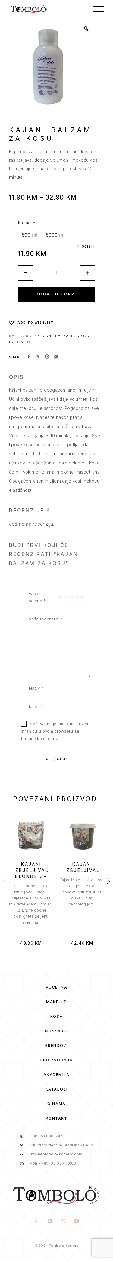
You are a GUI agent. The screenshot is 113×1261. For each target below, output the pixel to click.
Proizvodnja (56, 1060)
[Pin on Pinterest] (47, 357)
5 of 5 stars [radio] (82, 597)
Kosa (56, 1016)
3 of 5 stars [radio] (71, 597)
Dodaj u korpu (57, 294)
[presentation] (31, 904)
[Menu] (98, 9)
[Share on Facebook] (28, 357)
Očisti (88, 246)
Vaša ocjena (37, 597)
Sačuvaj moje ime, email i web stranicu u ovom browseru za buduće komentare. (55, 731)
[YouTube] (77, 1222)
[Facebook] (36, 1222)
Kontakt (56, 1118)
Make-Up (56, 1002)
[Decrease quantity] (25, 273)
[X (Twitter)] (63, 1222)
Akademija (56, 1074)
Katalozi (56, 1089)
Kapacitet (27, 222)
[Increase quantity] (87, 273)
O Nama (56, 1103)
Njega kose (22, 342)
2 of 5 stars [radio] (66, 597)
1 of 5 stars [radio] (60, 597)
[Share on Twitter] (37, 357)
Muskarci (56, 1031)
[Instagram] (50, 1222)
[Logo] (29, 9)
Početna (56, 987)
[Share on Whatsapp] (56, 357)
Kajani (44, 336)
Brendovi (56, 1045)
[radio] (29, 235)
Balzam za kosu (74, 336)
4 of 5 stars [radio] (77, 597)
